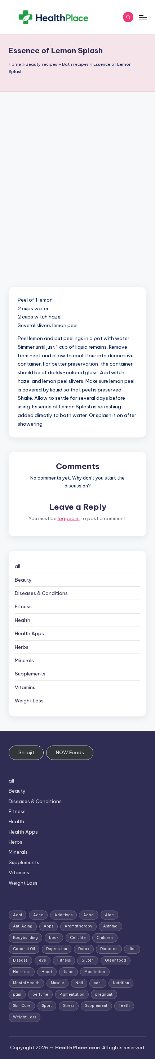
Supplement (96, 1005)
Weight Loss (29, 700)
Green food (115, 960)
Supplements (30, 673)
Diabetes (108, 948)
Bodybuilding (25, 937)
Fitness (23, 606)
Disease (20, 960)
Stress (68, 1005)
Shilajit (26, 752)
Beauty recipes (41, 64)
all (17, 566)
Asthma (110, 926)
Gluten (87, 960)
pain (17, 994)
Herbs (21, 647)
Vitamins (25, 687)
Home (15, 64)
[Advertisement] (77, 172)
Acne (38, 915)
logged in (69, 518)
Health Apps (29, 633)
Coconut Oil (24, 948)
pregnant (103, 994)
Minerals (24, 660)
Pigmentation (71, 994)
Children (105, 937)
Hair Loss (21, 971)
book (54, 937)
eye (42, 960)
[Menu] (142, 17)
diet (132, 948)
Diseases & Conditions (41, 593)
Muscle (57, 983)
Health (22, 620)
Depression (56, 948)
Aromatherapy (78, 926)
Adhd (88, 915)
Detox (83, 948)
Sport (47, 1005)
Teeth (124, 1005)
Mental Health (26, 983)
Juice (68, 971)
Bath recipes (75, 64)
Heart (46, 971)
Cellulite (78, 937)
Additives (63, 915)
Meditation (94, 971)
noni (98, 983)
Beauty (23, 580)
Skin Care (22, 1005)
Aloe (109, 915)
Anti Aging (22, 926)
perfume (40, 994)
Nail (79, 983)
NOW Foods (70, 752)
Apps (48, 926)
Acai (17, 915)
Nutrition (121, 983)
